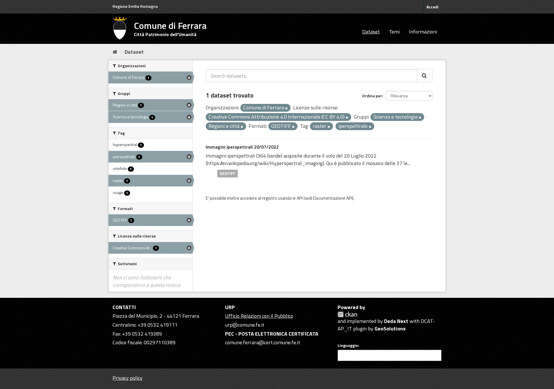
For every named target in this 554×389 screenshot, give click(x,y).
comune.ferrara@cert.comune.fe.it (262, 342)
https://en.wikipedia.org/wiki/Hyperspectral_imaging (265, 163)
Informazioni (423, 31)
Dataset (371, 31)
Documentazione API (332, 198)
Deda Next (396, 321)
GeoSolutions (390, 328)
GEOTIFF (227, 173)
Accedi (432, 7)
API (300, 198)
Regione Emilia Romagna (135, 6)
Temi (394, 31)
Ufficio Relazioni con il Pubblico (259, 316)
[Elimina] (286, 108)
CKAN (347, 314)
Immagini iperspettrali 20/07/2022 (242, 146)
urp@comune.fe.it (244, 325)
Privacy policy (128, 378)
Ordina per (372, 96)
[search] (425, 75)
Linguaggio (348, 345)
